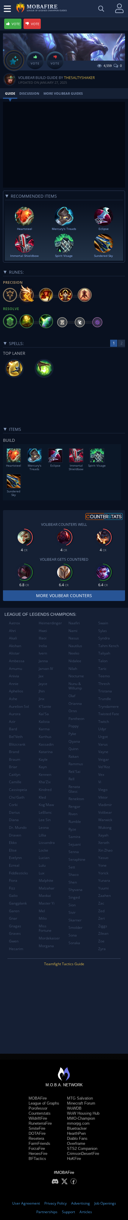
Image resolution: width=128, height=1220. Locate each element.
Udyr (102, 728)
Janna (43, 660)
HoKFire (74, 1158)
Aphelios (16, 691)
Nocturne (76, 676)
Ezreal (14, 865)
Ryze (72, 829)
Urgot (103, 736)
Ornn (72, 710)
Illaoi (42, 638)
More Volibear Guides (63, 93)
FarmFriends (39, 1143)
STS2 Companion (82, 1148)
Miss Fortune (45, 928)
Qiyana (74, 741)
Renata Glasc (74, 789)
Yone (102, 865)
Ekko (13, 842)
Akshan (15, 645)
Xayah (103, 835)
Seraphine (76, 859)
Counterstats (40, 1113)
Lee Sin (45, 819)
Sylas (102, 630)
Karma (44, 728)
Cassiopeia (18, 789)
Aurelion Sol (19, 706)
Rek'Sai (74, 771)
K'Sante (45, 706)
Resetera (36, 1138)
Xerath (103, 842)
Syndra (104, 638)
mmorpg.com (78, 1123)
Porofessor (38, 1108)
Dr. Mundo (17, 827)
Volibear (105, 812)
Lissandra (47, 842)
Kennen (45, 774)
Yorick (103, 873)
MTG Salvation (80, 1098)
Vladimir (105, 804)
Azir (12, 721)
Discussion (29, 93)
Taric (102, 668)
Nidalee (74, 660)
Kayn (43, 766)
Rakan (73, 756)
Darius (14, 812)
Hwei (43, 630)
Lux (41, 873)
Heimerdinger (50, 623)
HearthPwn (76, 1133)
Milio (43, 918)
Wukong (105, 827)
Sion (72, 905)
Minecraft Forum (81, 1103)
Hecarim (16, 948)
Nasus (73, 638)
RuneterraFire (40, 1123)
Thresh (104, 683)
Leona (44, 827)
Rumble (74, 821)
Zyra (102, 948)
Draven (15, 835)
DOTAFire (37, 1133)
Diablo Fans (77, 1138)
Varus (103, 744)
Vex (101, 774)
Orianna (75, 703)
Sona (72, 935)
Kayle (43, 759)
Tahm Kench (108, 645)
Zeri (101, 918)
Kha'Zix (45, 781)
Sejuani (74, 844)
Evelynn (15, 857)
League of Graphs (44, 1103)
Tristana (105, 691)
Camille (15, 781)
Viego (102, 789)
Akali (13, 638)
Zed (101, 910)
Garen (14, 910)
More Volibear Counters (64, 595)
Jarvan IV (46, 668)
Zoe (101, 941)
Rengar (74, 806)
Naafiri (74, 623)
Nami (72, 630)
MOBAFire (38, 1098)
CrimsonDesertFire (83, 1153)
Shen (72, 882)
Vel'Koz (104, 766)
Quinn (73, 748)
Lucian (44, 857)
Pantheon (76, 718)
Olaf (71, 695)
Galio (13, 895)
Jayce (43, 683)
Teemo (104, 676)
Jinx (41, 698)
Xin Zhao (105, 850)
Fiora (13, 880)
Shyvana (75, 889)
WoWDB (74, 1108)
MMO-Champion (81, 1118)
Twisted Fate (108, 713)
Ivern (43, 653)
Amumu (15, 668)
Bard (13, 728)
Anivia (14, 676)
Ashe (13, 698)
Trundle (104, 698)
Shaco (73, 874)
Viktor (103, 797)
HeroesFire (38, 1153)
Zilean (103, 933)
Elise (13, 850)
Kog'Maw (46, 804)
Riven (72, 813)
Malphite (46, 880)
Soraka (74, 942)
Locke (43, 850)
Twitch (103, 721)
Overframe (76, 1143)
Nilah (72, 668)
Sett (71, 867)
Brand (14, 751)
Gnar (13, 918)
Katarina (46, 751)
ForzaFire (37, 1148)
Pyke (72, 733)
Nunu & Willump (75, 686)
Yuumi (103, 888)
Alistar (14, 653)
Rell (71, 778)
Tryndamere (108, 706)
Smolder (75, 927)
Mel (42, 910)
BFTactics (37, 1158)
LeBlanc (45, 812)
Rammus (75, 763)
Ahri (12, 630)
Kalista (44, 721)
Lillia (42, 835)
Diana (14, 819)
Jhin (42, 691)
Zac (101, 903)
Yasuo (103, 857)
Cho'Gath (16, 797)
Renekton (76, 798)
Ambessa (16, 660)
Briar (13, 766)
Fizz (12, 888)
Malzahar (46, 888)
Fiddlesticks (18, 873)
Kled (42, 797)
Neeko (73, 653)
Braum (14, 759)
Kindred (45, 789)
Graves (15, 933)
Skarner (75, 920)
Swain (103, 623)
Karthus (45, 736)
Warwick (105, 819)
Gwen (13, 941)
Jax (41, 676)
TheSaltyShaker (79, 77)
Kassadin (46, 744)
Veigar (103, 759)
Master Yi (46, 903)
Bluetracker (77, 1128)
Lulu (42, 865)
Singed (74, 897)
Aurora (15, 713)
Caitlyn (14, 774)
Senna (73, 851)
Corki (13, 804)
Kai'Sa (44, 713)
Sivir (72, 912)
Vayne (103, 751)
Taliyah (104, 653)
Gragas (15, 926)
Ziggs (102, 926)
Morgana (46, 945)
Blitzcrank (17, 744)
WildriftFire (38, 1118)
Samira (74, 836)
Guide (10, 93)
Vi (99, 781)
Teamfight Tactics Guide (64, 963)
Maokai (45, 895)
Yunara (104, 880)
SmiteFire (37, 1128)
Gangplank (18, 903)
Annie (13, 683)
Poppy (73, 726)
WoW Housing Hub (83, 1113)
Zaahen (104, 895)
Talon (102, 660)
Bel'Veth (16, 736)
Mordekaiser (49, 938)
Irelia (43, 645)
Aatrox (14, 623)
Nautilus (75, 645)
